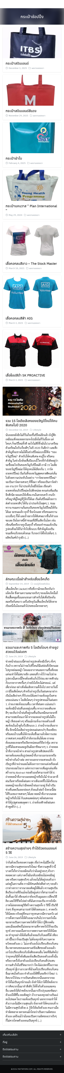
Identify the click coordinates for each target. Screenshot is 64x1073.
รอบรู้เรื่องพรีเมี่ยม (42, 583)
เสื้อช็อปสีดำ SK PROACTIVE (25, 375)
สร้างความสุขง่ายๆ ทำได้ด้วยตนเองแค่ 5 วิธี (31, 850)
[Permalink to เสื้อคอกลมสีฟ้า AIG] (32, 293)
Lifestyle (37, 429)
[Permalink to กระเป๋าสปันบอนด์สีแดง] (32, 90)
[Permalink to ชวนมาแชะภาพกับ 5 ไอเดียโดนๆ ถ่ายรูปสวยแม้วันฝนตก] (32, 627)
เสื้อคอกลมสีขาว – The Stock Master (31, 263)
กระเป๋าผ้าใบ (14, 158)
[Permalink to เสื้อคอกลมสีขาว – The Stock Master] (32, 239)
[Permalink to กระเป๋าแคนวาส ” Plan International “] (32, 185)
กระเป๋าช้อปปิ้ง (32, 16)
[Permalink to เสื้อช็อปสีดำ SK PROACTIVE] (32, 349)
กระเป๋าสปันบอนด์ (17, 63)
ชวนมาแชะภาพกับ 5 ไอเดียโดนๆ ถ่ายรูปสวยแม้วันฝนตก (32, 649)
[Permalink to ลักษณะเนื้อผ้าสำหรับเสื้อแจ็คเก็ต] (32, 559)
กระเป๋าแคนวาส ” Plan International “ (31, 207)
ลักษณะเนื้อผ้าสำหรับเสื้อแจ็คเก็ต (27, 579)
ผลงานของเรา (38, 68)
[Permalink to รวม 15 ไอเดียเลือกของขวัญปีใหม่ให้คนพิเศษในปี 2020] (32, 400)
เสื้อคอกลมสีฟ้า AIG (19, 318)
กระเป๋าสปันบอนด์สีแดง (21, 110)
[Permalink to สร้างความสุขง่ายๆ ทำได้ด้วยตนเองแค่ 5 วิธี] (32, 828)
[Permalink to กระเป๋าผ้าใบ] (32, 137)
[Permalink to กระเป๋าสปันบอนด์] (32, 42)
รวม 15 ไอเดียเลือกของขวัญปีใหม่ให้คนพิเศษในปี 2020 (31, 422)
